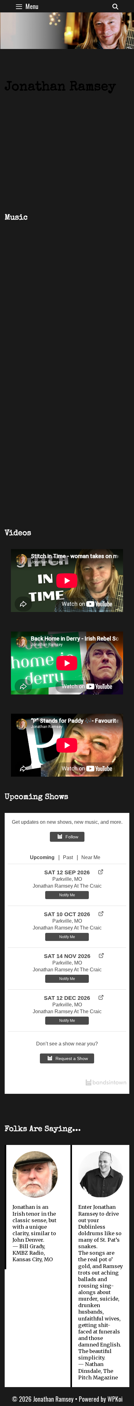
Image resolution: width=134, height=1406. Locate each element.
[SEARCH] (115, 6)
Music (16, 218)
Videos (18, 533)
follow (71, 836)
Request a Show (71, 1058)
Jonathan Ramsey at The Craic (67, 886)
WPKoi (115, 1399)
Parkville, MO (67, 879)
